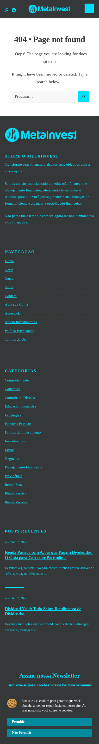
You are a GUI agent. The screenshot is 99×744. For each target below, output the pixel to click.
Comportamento (17, 380)
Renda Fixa (13, 485)
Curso (9, 278)
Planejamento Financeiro (23, 467)
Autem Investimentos (21, 322)
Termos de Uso (16, 339)
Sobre (9, 287)
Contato (11, 296)
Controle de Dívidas (20, 398)
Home (9, 261)
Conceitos (12, 389)
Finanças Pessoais (18, 424)
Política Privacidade (19, 331)
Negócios (12, 458)
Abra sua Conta (16, 304)
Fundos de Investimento (23, 432)
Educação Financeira (20, 406)
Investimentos (15, 441)
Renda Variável (16, 502)
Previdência (13, 476)
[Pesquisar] (83, 96)
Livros (9, 450)
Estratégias (13, 415)
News (9, 270)
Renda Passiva (15, 493)
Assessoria (13, 313)
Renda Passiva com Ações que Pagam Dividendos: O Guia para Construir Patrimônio (49, 555)
